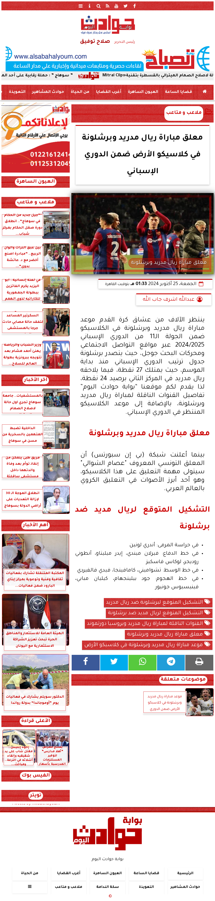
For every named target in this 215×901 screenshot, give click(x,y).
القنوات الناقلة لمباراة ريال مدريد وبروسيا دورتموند (145, 624)
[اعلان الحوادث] (35, 172)
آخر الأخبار (35, 380)
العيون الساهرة (143, 92)
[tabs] (80, 5)
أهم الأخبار (35, 525)
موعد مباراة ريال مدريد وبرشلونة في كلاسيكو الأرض (144, 645)
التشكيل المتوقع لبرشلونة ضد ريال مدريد (155, 603)
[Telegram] (171, 663)
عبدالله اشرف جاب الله (169, 300)
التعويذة (17, 92)
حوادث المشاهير (48, 92)
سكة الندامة (107, 887)
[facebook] (134, 5)
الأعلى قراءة (35, 721)
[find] (98, 5)
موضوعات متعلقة (183, 680)
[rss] (107, 5)
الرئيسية (185, 874)
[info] (89, 5)
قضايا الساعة (178, 92)
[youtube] (116, 5)
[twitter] (125, 5)
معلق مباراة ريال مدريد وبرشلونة (165, 634)
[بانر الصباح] (107, 58)
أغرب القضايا (108, 92)
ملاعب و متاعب (184, 113)
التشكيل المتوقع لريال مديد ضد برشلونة (156, 613)
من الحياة (80, 92)
